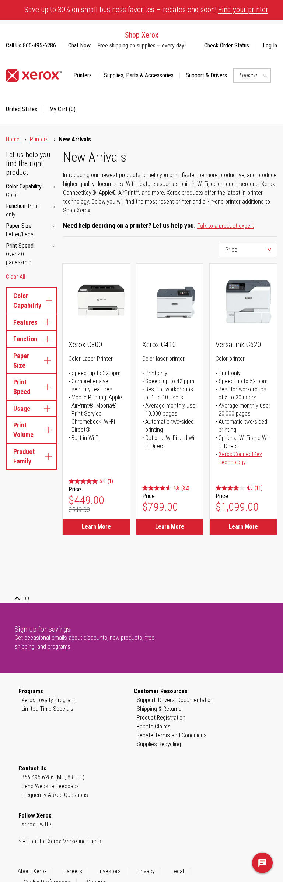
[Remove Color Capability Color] (53, 187)
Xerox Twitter (37, 824)
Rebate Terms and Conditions (172, 735)
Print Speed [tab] (21, 386)
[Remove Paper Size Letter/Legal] (53, 226)
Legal (177, 871)
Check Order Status (226, 45)
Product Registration (161, 717)
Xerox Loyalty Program (48, 699)
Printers (40, 139)
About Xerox (32, 871)
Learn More (96, 526)
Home (13, 139)
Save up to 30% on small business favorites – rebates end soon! (146, 9)
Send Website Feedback (50, 786)
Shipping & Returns (159, 708)
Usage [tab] (21, 408)
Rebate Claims (154, 726)
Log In (270, 45)
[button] (24, 109)
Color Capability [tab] (27, 300)
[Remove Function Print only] (53, 206)
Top (24, 598)
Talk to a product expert (225, 225)
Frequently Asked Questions (54, 794)
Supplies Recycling (159, 744)
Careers (72, 871)
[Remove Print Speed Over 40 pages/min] (53, 246)
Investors (110, 871)
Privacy (146, 871)
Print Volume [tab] (23, 429)
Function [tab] (25, 339)
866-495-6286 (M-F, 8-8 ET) (52, 777)
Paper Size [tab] (21, 360)
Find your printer (243, 9)
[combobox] (252, 75)
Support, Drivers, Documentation (175, 699)
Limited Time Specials (47, 708)
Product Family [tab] (24, 456)
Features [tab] (25, 322)
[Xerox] (34, 75)
